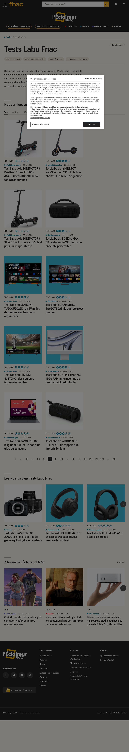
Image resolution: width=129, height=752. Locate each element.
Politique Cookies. (36, 104)
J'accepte (91, 124)
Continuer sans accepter (93, 78)
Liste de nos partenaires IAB (40, 118)
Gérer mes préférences (40, 124)
